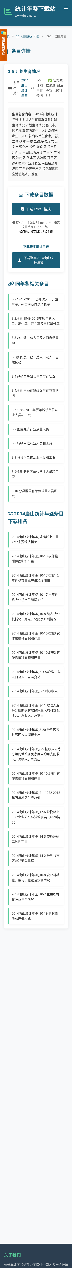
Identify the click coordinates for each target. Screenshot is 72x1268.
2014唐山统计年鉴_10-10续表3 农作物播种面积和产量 (36, 636)
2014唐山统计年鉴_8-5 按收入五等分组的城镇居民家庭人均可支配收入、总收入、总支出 (36, 754)
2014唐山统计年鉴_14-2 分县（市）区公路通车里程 (36, 858)
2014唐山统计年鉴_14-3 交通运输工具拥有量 (35, 839)
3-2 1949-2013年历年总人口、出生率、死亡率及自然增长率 (35, 302)
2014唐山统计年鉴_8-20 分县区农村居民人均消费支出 (35, 732)
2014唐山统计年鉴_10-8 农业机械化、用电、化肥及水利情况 (35, 877)
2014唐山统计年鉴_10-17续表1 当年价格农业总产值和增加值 (36, 578)
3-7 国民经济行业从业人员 (30, 429)
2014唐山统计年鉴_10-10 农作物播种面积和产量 (35, 559)
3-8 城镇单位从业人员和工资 (32, 443)
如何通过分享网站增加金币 (36, 231)
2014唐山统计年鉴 (27, 36)
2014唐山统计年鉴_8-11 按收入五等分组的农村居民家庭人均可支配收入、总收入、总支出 (36, 710)
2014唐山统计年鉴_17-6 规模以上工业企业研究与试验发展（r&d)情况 (36, 817)
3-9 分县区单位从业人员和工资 (33, 457)
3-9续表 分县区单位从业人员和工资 (35, 474)
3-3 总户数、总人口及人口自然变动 (35, 340)
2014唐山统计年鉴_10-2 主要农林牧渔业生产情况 (35, 897)
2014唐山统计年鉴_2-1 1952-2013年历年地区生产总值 (36, 795)
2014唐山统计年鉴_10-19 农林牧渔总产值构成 (35, 916)
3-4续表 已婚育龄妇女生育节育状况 (35, 393)
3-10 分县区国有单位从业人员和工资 (36, 493)
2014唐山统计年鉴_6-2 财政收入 (35, 691)
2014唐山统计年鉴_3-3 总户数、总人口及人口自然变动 (36, 674)
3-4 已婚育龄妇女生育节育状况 (33, 376)
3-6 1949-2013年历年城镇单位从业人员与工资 (35, 412)
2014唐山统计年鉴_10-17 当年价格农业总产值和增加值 (35, 597)
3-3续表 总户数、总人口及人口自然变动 (35, 360)
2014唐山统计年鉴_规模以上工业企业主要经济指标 (35, 539)
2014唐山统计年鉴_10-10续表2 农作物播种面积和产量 (36, 655)
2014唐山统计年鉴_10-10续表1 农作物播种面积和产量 (36, 776)
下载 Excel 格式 (38, 209)
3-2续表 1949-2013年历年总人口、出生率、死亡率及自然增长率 (36, 321)
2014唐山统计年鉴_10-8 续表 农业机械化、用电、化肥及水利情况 (36, 616)
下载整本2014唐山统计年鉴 (38, 260)
